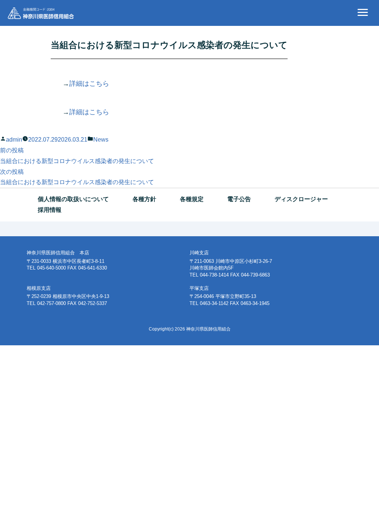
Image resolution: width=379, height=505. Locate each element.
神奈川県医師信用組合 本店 (58, 252)
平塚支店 (199, 288)
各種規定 (192, 199)
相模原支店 (39, 288)
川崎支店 (199, 252)
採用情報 (49, 210)
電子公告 (239, 199)
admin (14, 139)
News (100, 139)
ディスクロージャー (301, 199)
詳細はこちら (89, 83)
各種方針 (144, 199)
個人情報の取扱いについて (73, 199)
